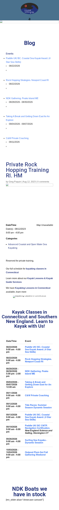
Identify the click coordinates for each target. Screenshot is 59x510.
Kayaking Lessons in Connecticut (32, 288)
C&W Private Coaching (17, 138)
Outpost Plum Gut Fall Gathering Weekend (36, 453)
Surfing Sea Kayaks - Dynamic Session (36, 441)
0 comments (43, 182)
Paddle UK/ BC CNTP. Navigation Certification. (37, 426)
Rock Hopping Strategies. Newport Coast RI (27, 80)
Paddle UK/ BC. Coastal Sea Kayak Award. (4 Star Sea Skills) (38, 349)
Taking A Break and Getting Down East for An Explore (38, 384)
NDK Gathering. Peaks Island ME (22, 98)
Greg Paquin (15, 182)
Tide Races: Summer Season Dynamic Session (38, 406)
